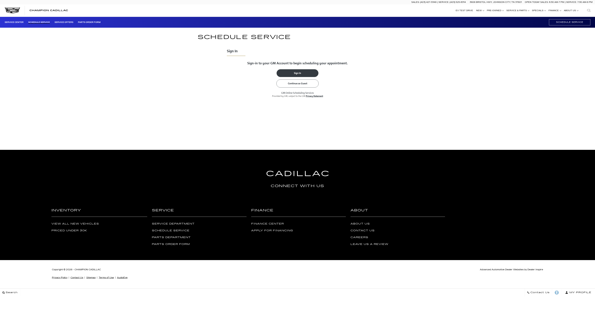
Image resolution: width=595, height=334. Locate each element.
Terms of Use (106, 277)
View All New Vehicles (75, 224)
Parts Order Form (89, 22)
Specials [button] (537, 11)
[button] (589, 10)
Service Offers (64, 22)
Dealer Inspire (535, 269)
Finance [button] (553, 11)
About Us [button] (570, 11)
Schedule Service (39, 22)
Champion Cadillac (88, 269)
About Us (360, 224)
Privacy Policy (59, 277)
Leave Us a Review (369, 244)
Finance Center (267, 224)
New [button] (479, 11)
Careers (359, 237)
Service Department (173, 224)
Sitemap (91, 277)
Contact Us (362, 230)
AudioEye (122, 277)
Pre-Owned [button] (494, 11)
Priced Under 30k (69, 230)
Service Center (14, 22)
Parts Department (171, 237)
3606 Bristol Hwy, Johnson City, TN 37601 (496, 2)
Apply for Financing (272, 230)
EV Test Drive (464, 10)
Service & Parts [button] (516, 11)
